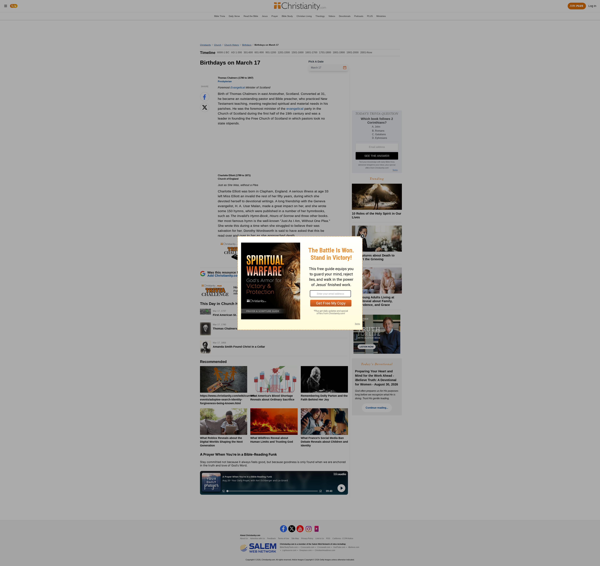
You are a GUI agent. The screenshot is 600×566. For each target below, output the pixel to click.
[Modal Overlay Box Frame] (300, 283)
